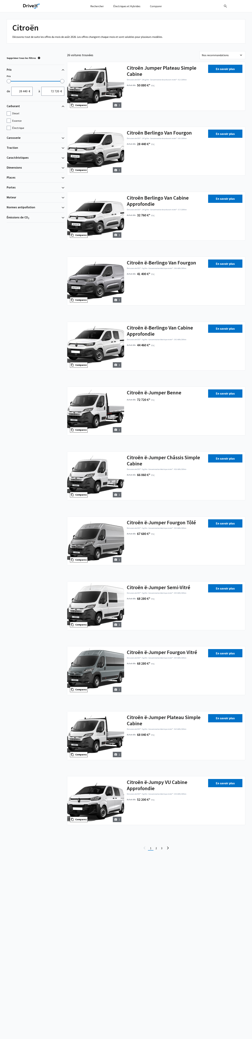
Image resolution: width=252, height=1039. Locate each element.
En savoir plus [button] (225, 69)
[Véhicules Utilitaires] (31, 6)
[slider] (9, 81)
